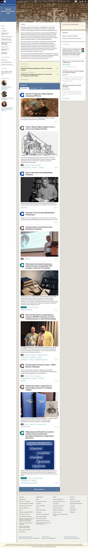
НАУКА (54, 497)
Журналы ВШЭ (73, 510)
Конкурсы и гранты (57, 512)
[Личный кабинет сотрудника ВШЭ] (83, 1)
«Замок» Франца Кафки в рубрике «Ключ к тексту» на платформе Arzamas (40, 128)
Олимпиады (38, 503)
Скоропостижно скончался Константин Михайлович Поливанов (39, 228)
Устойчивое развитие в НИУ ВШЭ (26, 503)
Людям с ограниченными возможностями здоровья (24, 527)
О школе (3, 28)
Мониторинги (56, 503)
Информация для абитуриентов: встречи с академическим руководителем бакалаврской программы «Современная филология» (40, 435)
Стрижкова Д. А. (66, 89)
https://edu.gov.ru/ (46, 536)
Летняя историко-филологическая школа (71, 38)
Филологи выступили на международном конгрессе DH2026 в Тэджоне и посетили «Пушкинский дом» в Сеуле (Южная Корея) (41, 317)
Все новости (39, 489)
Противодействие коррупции (25, 516)
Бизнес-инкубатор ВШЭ (41, 518)
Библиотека (72, 499)
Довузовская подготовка (41, 501)
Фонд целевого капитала (24, 514)
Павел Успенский (66, 64)
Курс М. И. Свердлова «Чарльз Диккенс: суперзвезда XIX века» (39, 95)
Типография (72, 505)
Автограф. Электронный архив (70, 24)
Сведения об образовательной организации (25, 523)
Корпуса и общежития (23, 507)
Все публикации (66, 98)
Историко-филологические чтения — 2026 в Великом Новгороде (41, 366)
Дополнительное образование (42, 514)
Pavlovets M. (65, 74)
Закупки (20, 510)
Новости (23, 85)
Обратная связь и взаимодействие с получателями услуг (43, 523)
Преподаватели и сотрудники (25, 505)
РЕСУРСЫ (72, 497)
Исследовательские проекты (59, 501)
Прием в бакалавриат (40, 505)
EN (77, 1)
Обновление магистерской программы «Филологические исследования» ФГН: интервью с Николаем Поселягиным (39, 266)
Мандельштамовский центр (7, 64)
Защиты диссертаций (57, 507)
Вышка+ (37, 507)
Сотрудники (4, 30)
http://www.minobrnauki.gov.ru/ (25, 536)
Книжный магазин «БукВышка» (76, 503)
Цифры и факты (22, 499)
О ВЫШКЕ (21, 497)
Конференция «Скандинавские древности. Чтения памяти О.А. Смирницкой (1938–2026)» (36, 75)
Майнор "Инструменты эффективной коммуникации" (6, 43)
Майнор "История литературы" (5, 49)
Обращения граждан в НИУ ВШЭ (26, 512)
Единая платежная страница (25, 529)
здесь (73, 544)
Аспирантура (38, 512)
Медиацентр (72, 507)
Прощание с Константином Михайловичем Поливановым (40, 214)
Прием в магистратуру (41, 510)
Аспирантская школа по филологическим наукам (6, 39)
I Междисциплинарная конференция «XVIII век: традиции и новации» (36, 69)
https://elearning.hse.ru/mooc (70, 536)
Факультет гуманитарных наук (8, 4)
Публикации (65, 44)
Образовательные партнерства (42, 520)
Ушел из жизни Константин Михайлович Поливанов (39, 173)
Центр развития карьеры (41, 516)
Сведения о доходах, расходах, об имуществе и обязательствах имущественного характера (26, 519)
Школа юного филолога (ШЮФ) (69, 36)
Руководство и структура (24, 501)
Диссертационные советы (58, 505)
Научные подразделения (58, 499)
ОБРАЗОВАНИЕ (39, 497)
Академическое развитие (58, 510)
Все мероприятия (24, 79)
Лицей (37, 499)
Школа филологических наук (8, 11)
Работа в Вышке (22, 531)
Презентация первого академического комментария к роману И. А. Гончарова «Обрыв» (39, 388)
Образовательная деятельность (5, 34)
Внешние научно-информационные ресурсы (60, 515)
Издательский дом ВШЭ (75, 501)
